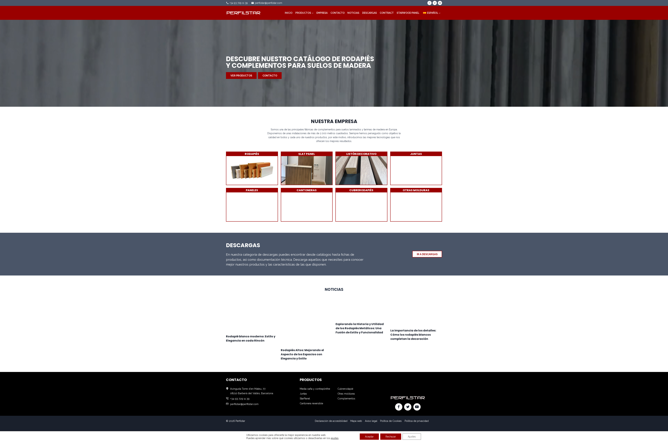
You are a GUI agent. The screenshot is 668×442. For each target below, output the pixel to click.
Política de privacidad (417, 421)
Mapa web (356, 421)
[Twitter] (435, 3)
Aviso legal (371, 421)
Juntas (303, 393)
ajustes (335, 438)
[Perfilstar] (243, 13)
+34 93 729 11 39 (239, 3)
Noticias (353, 12)
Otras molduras (346, 393)
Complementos (346, 398)
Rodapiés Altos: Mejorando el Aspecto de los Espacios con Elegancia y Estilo (302, 354)
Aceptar (369, 436)
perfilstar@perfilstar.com (268, 3)
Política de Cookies (391, 421)
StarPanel (305, 398)
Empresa (322, 12)
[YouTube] (440, 3)
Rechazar (390, 436)
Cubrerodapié (345, 388)
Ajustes (412, 436)
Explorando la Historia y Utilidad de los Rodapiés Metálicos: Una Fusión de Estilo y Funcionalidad (360, 328)
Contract (387, 12)
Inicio (288, 12)
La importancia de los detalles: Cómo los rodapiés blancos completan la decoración (413, 335)
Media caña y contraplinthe (315, 388)
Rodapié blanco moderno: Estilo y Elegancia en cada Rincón (250, 338)
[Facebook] (429, 3)
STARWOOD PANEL (408, 12)
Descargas (369, 12)
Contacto (338, 12)
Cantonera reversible (311, 403)
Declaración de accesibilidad (331, 421)
